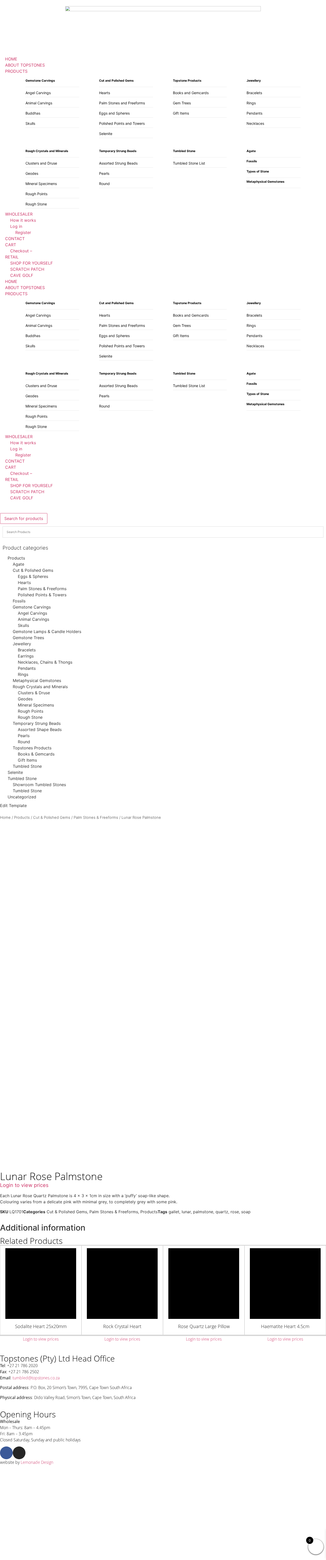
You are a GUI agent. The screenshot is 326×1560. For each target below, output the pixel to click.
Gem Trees (182, 103)
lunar (186, 1211)
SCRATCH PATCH (27, 491)
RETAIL (12, 479)
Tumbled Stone (27, 766)
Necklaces (255, 123)
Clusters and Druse (41, 163)
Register (23, 454)
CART (10, 467)
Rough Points (36, 194)
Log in (16, 448)
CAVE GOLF (21, 497)
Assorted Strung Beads (118, 163)
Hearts (104, 93)
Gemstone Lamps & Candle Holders (47, 631)
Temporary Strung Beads (37, 723)
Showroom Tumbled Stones (39, 784)
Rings (251, 103)
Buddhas (32, 113)
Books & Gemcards (36, 754)
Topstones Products (32, 747)
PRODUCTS (16, 293)
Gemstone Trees (28, 637)
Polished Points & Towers (42, 594)
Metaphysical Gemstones (37, 680)
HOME (11, 281)
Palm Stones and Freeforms (122, 103)
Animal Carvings (38, 103)
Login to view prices (24, 1185)
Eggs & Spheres (33, 576)
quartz (221, 1211)
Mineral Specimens (41, 183)
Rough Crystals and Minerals (40, 686)
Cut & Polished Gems (33, 570)
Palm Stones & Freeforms (42, 588)
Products (16, 558)
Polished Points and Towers (122, 123)
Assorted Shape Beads (40, 729)
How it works (23, 442)
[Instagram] (19, 1452)
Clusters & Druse (34, 692)
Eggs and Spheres (114, 113)
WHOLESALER (19, 436)
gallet (174, 1211)
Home (5, 817)
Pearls (104, 173)
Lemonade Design (37, 1462)
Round (104, 183)
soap (246, 1211)
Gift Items (181, 113)
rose (234, 1211)
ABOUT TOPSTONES (25, 287)
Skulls (30, 123)
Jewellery (22, 643)
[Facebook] (6, 1452)
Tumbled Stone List (189, 163)
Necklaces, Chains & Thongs (45, 662)
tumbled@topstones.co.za (36, 1378)
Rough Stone (36, 204)
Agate (18, 564)
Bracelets (254, 93)
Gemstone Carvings (32, 607)
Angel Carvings (38, 93)
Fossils (19, 600)
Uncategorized (22, 796)
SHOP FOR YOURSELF (31, 485)
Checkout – (21, 473)
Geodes (31, 173)
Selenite (105, 133)
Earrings (26, 656)
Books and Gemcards (191, 93)
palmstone (203, 1211)
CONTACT (15, 461)
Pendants (254, 113)
